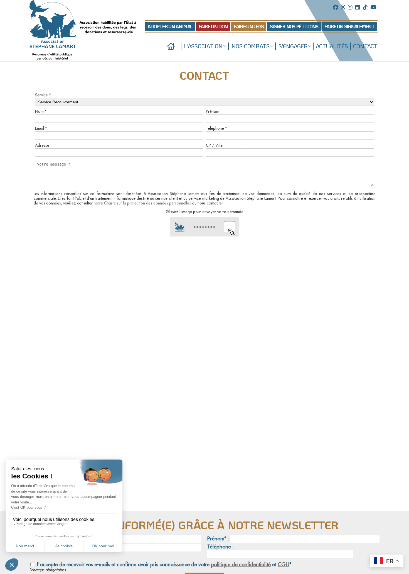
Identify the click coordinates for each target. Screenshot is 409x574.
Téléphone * (216, 128)
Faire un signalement (349, 26)
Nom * (41, 111)
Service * (43, 95)
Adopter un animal (169, 26)
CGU (283, 564)
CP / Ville (214, 145)
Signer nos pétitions (294, 26)
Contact (365, 46)
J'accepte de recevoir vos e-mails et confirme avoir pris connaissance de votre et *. (164, 564)
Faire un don (213, 26)
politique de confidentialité (241, 564)
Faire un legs (248, 26)
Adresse (42, 145)
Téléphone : (220, 546)
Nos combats (250, 46)
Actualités (332, 46)
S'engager (293, 46)
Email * (41, 128)
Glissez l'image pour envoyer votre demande (204, 212)
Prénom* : (218, 538)
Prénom (212, 111)
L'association (203, 46)
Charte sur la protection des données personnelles (147, 203)
